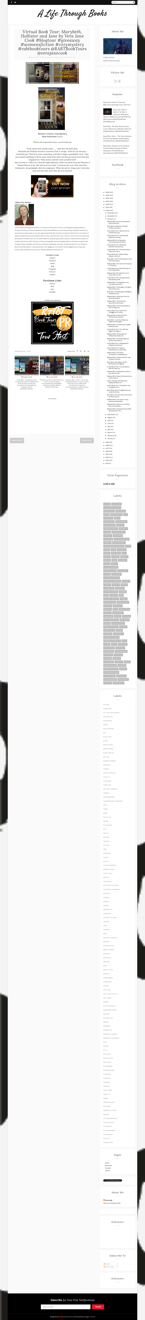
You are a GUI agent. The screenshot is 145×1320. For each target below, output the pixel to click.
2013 (107, 460)
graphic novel (110, 570)
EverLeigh (108, 1200)
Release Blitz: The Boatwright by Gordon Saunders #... (118, 339)
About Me (108, 1165)
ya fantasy (121, 676)
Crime (106, 549)
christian (108, 539)
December (111, 213)
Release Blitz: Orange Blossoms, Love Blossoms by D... (118, 283)
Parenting (108, 616)
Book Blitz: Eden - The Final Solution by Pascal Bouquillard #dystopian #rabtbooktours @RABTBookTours (117, 138)
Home (107, 1163)
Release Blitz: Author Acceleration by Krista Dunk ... (118, 222)
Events (107, 1171)
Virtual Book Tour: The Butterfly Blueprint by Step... (117, 236)
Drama (106, 553)
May (109, 426)
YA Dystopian (109, 676)
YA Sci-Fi (107, 683)
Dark (113, 549)
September (111, 414)
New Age (107, 609)
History (126, 581)
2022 (107, 204)
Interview (120, 588)
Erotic (107, 556)
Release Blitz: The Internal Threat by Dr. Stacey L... (119, 264)
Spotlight (120, 648)
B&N (52, 286)
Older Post (87, 440)
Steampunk (108, 651)
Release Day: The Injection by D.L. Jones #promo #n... (118, 274)
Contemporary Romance (113, 546)
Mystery (62, 57)
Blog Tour (50, 57)
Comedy (107, 542)
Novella (107, 613)
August (110, 417)
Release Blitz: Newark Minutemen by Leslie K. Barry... (119, 377)
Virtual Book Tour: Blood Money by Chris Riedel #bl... (118, 269)
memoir (124, 599)
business (123, 528)
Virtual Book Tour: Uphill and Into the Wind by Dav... (118, 232)
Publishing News (111, 627)
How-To (116, 584)
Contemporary (119, 542)
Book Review (121, 521)
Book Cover (109, 521)
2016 (107, 451)
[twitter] (15, 2)
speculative (109, 648)
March (109, 432)
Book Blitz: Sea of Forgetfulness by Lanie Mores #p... (119, 391)
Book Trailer (109, 525)
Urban (127, 662)
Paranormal (118, 613)
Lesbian (123, 592)
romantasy (118, 634)
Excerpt (115, 556)
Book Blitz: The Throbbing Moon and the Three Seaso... (119, 260)
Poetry (117, 616)
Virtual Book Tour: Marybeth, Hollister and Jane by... (116, 246)
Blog (52, 266)
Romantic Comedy (111, 637)
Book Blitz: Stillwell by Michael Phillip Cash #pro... (117, 227)
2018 (107, 445)
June (109, 423)
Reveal (119, 630)
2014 (107, 457)
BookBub (52, 292)
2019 (107, 442)
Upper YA (119, 662)
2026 (107, 192)
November (111, 216)
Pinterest (52, 272)
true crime (108, 662)
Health (107, 574)
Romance (107, 634)
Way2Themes (68, 1317)
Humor (124, 584)
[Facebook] (77, 351)
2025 (107, 195)
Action (107, 504)
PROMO (107, 623)
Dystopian (116, 553)
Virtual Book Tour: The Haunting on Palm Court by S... (119, 250)
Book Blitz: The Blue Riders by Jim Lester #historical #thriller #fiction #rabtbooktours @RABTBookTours (117, 128)
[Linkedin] (88, 351)
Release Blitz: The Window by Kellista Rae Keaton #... (117, 335)
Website (52, 258)
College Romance (122, 539)
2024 (107, 198)
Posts (107, 1264)
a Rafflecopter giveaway (52, 300)
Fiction (107, 560)
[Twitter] (84, 351)
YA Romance (123, 679)
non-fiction (124, 609)
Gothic (114, 563)
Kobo (52, 289)
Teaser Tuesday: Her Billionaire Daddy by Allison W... (117, 382)
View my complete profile (111, 1203)
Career (107, 532)
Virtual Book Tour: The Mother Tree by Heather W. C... (118, 386)
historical (116, 574)
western (121, 665)
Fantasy (124, 556)
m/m (121, 595)
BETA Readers (116, 514)
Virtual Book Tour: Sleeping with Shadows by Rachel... (117, 344)
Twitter (52, 263)
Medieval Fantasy (111, 599)
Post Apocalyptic (111, 620)
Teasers (107, 658)
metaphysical (109, 602)
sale (124, 641)
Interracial (108, 588)
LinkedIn (52, 274)
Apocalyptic (109, 511)
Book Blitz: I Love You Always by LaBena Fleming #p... (117, 321)
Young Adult (118, 683)
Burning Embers (110, 528)
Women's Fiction (70, 57)
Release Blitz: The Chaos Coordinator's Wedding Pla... (117, 353)
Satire (106, 644)
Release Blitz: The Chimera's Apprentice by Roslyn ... (116, 302)
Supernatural (121, 651)
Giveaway (56, 57)
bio (125, 514)
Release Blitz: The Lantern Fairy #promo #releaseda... (117, 400)
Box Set (120, 525)
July (108, 420)
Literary (113, 595)
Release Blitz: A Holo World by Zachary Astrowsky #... (117, 316)
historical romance (112, 581)
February (110, 435)
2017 (107, 448)
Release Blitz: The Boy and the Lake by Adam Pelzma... (119, 358)
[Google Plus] (80, 351)
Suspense (108, 655)
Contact (108, 1168)
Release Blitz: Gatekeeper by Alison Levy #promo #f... (119, 372)
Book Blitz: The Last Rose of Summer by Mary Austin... (119, 396)
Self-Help (122, 644)
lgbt (106, 595)
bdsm (106, 514)
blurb (117, 518)
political (126, 616)
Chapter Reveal (119, 532)
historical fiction (111, 577)
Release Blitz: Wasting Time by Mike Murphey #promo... (119, 410)
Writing (123, 669)
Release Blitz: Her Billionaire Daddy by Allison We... (118, 325)
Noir (115, 609)
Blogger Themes (89, 1317)
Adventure (116, 504)
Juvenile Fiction (110, 592)
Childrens (118, 535)
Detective (122, 549)
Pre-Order (124, 620)
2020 (108, 210)
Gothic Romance (110, 567)
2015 (107, 454)
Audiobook (120, 511)
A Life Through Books (72, 14)
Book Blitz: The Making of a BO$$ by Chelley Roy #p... (119, 293)
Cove (128, 546)
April (109, 429)
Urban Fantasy (110, 665)
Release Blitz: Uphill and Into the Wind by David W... (118, 297)
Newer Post (17, 440)
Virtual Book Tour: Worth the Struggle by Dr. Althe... (116, 311)
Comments (109, 1267)
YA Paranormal (110, 679)
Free (114, 560)
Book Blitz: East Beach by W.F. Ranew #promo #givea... (117, 363)
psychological (118, 623)
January (110, 438)
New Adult (118, 606)
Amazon (52, 284)
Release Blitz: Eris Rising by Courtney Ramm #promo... (116, 241)
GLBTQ (106, 563)
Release (123, 627)
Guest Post (122, 570)
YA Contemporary (111, 672)
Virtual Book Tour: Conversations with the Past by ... (118, 368)
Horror (107, 584)
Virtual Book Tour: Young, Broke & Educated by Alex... (118, 278)
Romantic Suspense (112, 641)
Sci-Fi (114, 644)
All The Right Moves (112, 507)
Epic (124, 553)
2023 (108, 201)
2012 (107, 463)
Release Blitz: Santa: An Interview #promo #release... (118, 405)
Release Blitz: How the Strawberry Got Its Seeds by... (118, 307)
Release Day (109, 630)
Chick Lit (107, 535)
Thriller (116, 658)
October (110, 219)
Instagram (52, 269)
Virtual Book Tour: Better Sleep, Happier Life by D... (117, 255)
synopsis (118, 655)
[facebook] (11, 2)
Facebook (52, 261)
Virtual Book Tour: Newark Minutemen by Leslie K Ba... (117, 349)
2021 (107, 207)
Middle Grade (123, 602)
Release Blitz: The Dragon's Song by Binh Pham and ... (119, 288)
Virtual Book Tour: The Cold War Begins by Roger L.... (117, 330)
